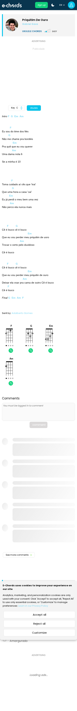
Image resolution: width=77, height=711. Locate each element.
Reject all (39, 624)
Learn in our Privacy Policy (33, 606)
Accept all (39, 614)
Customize (39, 632)
